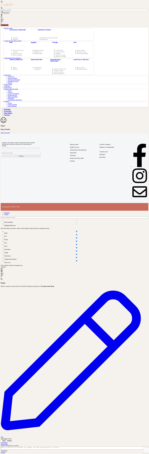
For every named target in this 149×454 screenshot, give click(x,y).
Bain (10, 42)
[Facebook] (139, 166)
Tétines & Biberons (16, 60)
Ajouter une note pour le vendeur (10, 445)
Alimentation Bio (36, 60)
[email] (139, 198)
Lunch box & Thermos (81, 60)
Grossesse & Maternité (17, 30)
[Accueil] (74, 269)
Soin (74, 42)
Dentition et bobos (44, 30)
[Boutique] (74, 271)
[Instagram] (139, 183)
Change (55, 42)
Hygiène (33, 42)
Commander (4, 442)
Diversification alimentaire (55, 60)
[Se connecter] (2, 15)
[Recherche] (74, 17)
